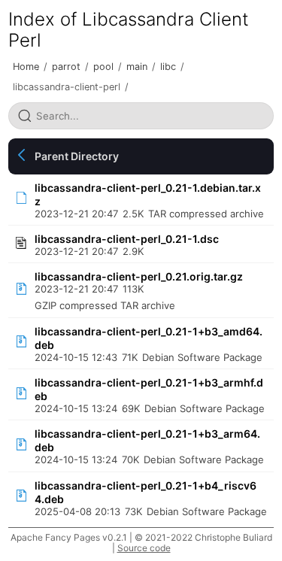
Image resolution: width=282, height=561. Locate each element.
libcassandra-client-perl (66, 86)
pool (103, 66)
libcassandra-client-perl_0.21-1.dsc (127, 238)
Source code (144, 547)
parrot (66, 66)
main (136, 66)
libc (168, 66)
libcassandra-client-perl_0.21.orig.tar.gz (139, 276)
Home (26, 66)
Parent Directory (77, 156)
